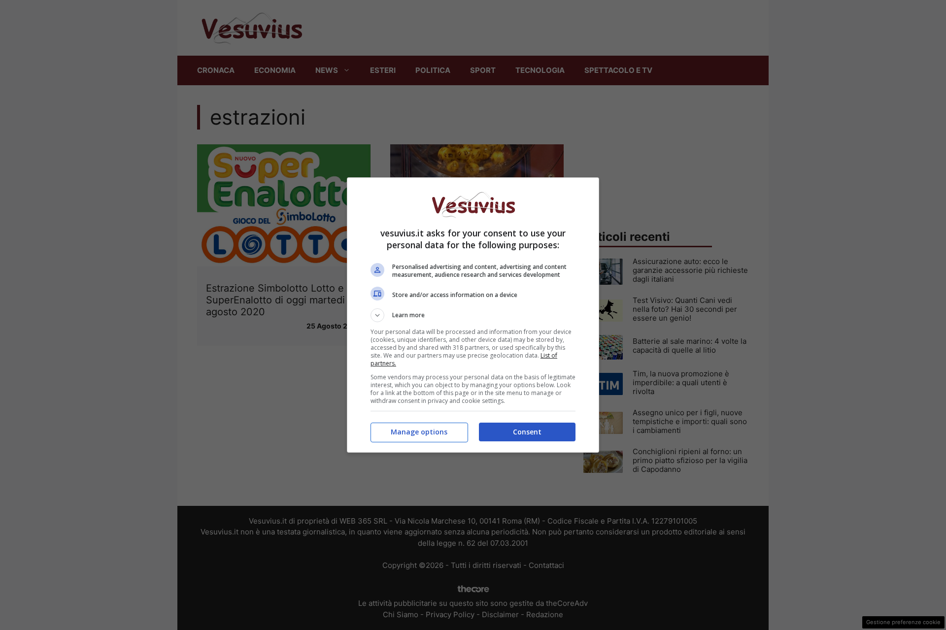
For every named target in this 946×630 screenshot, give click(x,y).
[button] (473, 315)
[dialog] (473, 315)
